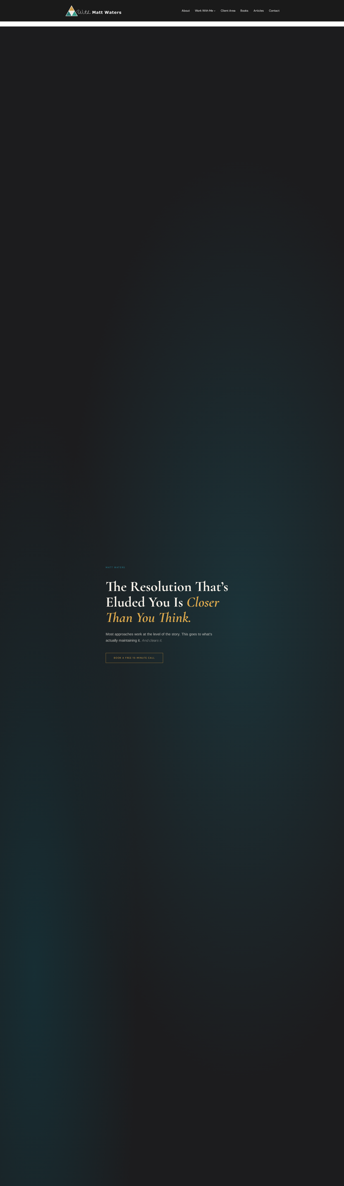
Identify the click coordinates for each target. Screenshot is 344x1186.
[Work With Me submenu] (215, 11)
